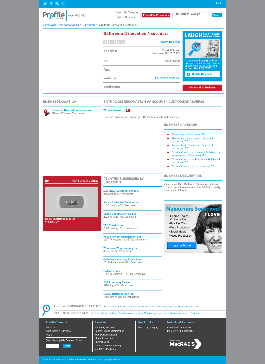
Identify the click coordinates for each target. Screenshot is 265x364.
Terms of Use (94, 359)
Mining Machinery (179, 313)
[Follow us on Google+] (63, 3)
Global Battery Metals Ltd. (118, 293)
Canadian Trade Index (179, 327)
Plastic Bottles (108, 313)
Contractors (49, 24)
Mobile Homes (145, 306)
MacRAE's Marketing (106, 349)
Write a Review (112, 110)
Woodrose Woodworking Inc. (120, 248)
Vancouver (89, 24)
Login (219, 3)
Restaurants (109, 306)
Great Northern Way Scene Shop (122, 259)
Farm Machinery (146, 313)
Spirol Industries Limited (60, 218)
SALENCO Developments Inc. (121, 190)
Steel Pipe (162, 313)
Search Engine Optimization (109, 331)
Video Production (104, 338)
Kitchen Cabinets (127, 306)
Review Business (170, 41)
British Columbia (69, 24)
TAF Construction (113, 225)
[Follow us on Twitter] (45, 3)
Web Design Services (106, 334)
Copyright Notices (111, 359)
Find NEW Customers (156, 15)
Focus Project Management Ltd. (122, 236)
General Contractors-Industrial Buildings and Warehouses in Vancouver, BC (196, 154)
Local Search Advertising (108, 345)
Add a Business (126, 17)
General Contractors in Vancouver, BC (193, 166)
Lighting (172, 306)
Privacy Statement (77, 359)
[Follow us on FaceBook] (51, 3)
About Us (50, 327)
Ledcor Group (111, 271)
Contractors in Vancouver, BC (188, 134)
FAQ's (49, 334)
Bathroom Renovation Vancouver (71, 110)
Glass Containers (127, 313)
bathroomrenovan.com (167, 77)
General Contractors (189, 306)
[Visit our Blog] (57, 3)
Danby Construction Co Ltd (119, 213)
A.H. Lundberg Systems (117, 282)
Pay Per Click (102, 342)
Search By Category (127, 12)
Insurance (160, 306)
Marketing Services (105, 327)
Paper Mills (196, 313)
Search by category (148, 327)
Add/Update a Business (58, 331)
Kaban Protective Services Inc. (121, 202)
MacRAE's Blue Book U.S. (181, 331)
